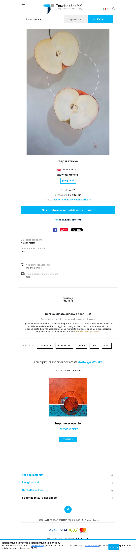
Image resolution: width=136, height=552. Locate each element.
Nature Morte (28, 242)
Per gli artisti (30, 482)
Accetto (114, 547)
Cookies (96, 520)
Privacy (88, 520)
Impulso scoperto (68, 423)
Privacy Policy (92, 545)
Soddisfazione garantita (86, 331)
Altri (23, 251)
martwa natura (64, 345)
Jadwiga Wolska (67, 174)
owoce (81, 345)
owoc (107, 345)
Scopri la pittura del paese (39, 497)
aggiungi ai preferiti (70, 219)
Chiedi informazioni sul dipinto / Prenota (68, 210)
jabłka (94, 345)
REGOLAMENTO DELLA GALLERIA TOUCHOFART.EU (61, 520)
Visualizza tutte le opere (68, 370)
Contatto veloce (33, 490)
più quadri (68, 180)
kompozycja (45, 345)
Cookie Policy (37, 545)
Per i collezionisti (33, 474)
